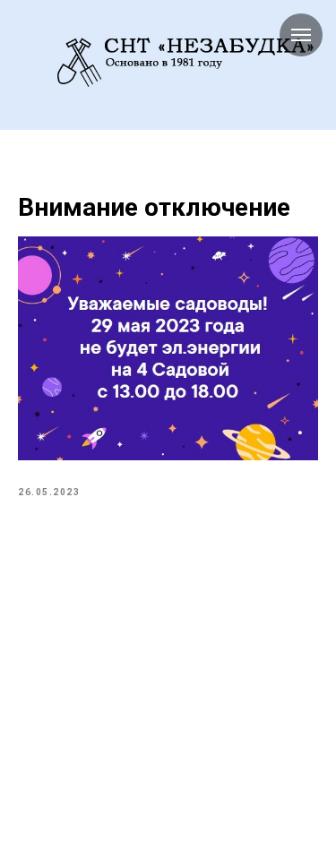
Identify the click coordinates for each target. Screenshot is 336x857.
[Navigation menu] (28, 58)
